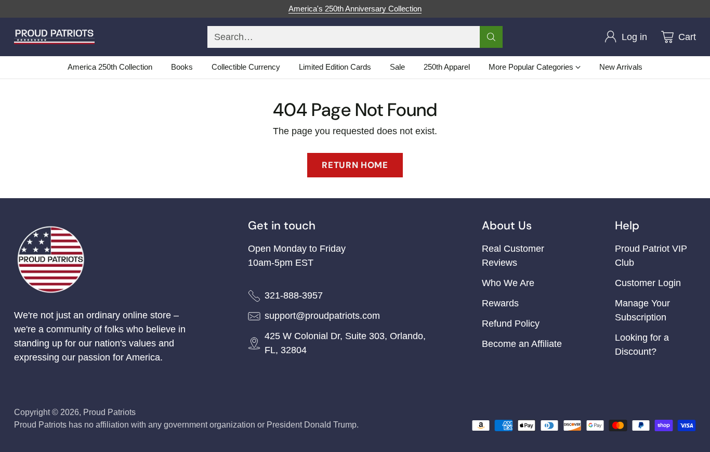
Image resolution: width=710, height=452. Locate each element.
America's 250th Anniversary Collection (355, 9)
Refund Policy (511, 323)
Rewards (500, 303)
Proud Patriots (109, 412)
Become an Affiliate (522, 344)
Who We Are (508, 283)
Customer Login (648, 283)
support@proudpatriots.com (322, 316)
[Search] (491, 37)
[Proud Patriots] (54, 37)
